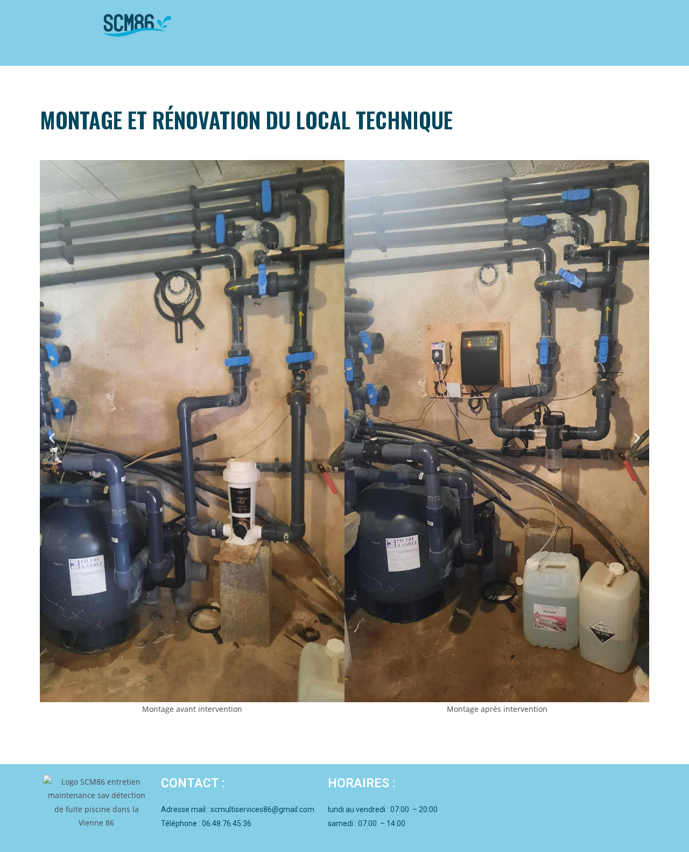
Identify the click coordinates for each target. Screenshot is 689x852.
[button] (52, 438)
